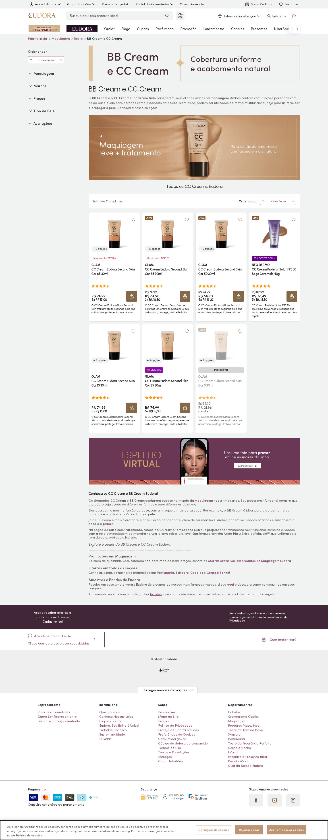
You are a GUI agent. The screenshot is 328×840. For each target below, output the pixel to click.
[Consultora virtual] (180, 15)
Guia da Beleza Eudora (245, 766)
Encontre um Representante (58, 721)
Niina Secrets (284, 29)
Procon (163, 721)
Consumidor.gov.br (172, 739)
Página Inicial (38, 39)
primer (108, 524)
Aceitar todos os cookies (286, 830)
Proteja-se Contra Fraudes (178, 730)
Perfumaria (165, 29)
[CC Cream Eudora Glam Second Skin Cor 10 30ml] (114, 345)
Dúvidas (105, 739)
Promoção (188, 29)
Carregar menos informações (165, 690)
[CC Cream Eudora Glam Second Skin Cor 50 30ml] (221, 234)
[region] (164, 830)
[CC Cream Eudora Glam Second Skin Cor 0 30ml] (221, 345)
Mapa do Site (168, 717)
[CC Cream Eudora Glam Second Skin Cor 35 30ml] (167, 345)
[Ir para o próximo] (297, 28)
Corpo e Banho (239, 748)
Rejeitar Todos (249, 830)
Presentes (259, 29)
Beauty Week (238, 761)
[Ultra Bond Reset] (44, 29)
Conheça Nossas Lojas (116, 717)
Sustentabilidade (112, 734)
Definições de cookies (213, 830)
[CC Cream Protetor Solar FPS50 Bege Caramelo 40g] (274, 234)
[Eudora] (42, 16)
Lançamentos (213, 29)
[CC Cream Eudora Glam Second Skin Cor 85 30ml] (167, 234)
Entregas (165, 757)
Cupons (143, 29)
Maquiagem (61, 39)
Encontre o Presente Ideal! (248, 757)
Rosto (79, 39)
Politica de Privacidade (175, 726)
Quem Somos (109, 712)
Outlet (109, 29)
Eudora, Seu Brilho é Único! (119, 726)
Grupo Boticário (79, 4)
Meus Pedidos (261, 4)
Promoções (166, 712)
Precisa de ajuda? (115, 4)
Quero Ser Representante (57, 717)
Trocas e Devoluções (174, 752)
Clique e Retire (110, 721)
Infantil (233, 752)
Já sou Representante (54, 712)
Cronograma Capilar (243, 717)
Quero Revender (192, 4)
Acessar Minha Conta (276, 16)
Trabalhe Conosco (113, 730)
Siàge (125, 29)
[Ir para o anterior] (292, 28)
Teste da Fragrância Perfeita (250, 743)
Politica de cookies (29, 835)
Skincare (234, 734)
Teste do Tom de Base (245, 730)
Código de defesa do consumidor (183, 743)
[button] (133, 219)
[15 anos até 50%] (82, 29)
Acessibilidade (45, 4)
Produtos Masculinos (243, 726)
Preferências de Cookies (176, 734)
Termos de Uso (169, 748)
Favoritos (291, 4)
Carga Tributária (170, 761)
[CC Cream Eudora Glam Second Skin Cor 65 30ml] (114, 234)
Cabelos (237, 29)
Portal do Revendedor (152, 4)
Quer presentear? (283, 640)
